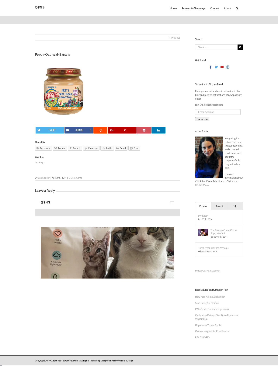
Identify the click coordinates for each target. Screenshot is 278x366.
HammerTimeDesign (123, 360)
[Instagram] (227, 67)
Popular (203, 206)
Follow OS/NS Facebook (207, 270)
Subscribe (202, 119)
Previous (175, 37)
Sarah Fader (44, 177)
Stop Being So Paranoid (207, 302)
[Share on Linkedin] (158, 130)
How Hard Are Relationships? (210, 296)
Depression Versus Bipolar (208, 325)
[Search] (237, 8)
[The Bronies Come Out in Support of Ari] (203, 230)
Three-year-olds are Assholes (213, 247)
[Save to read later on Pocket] (144, 130)
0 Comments (75, 177)
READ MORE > (202, 337)
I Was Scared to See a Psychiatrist (212, 309)
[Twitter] (216, 67)
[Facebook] (210, 67)
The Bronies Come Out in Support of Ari (223, 232)
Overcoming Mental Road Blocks (212, 331)
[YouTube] (222, 67)
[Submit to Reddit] (100, 130)
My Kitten (203, 215)
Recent (219, 206)
